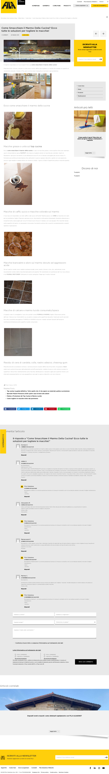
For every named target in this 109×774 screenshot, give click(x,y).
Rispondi (23, 455)
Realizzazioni (82, 96)
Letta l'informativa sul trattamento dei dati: (27, 650)
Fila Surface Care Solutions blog (9, 18)
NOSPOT (23, 153)
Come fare (56, 5)
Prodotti (67, 5)
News (79, 89)
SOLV (65, 366)
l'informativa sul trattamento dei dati (51, 643)
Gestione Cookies (63, 772)
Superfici (46, 5)
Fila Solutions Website (90, 1)
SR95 (55, 215)
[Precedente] (96, 34)
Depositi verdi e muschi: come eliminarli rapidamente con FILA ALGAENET (54, 716)
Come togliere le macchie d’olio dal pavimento (22, 398)
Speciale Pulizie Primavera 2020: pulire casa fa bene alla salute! (28, 393)
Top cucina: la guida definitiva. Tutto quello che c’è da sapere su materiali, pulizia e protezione (38, 391)
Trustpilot (77, 172)
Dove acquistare (23, 767)
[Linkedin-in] (95, 768)
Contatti (79, 1)
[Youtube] (103, 768)
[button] (10, 409)
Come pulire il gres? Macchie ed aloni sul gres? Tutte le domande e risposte (89, 139)
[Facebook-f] (90, 768)
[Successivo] (103, 34)
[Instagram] (99, 768)
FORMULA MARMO (43, 314)
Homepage (35, 5)
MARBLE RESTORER (13, 274)
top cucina (36, 146)
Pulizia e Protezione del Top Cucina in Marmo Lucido (24, 396)
